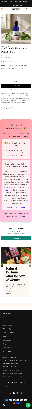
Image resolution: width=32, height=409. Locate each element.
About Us (5, 317)
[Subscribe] (27, 387)
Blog (4, 344)
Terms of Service (7, 347)
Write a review (16, 238)
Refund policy (7, 351)
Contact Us (6, 321)
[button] (2, 9)
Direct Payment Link (8, 325)
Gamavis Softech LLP (20, 406)
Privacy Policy (7, 329)
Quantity (3, 72)
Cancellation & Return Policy (11, 340)
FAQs (4, 336)
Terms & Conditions (8, 332)
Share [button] (4, 112)
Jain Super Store (14, 406)
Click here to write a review (16, 207)
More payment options (16, 89)
